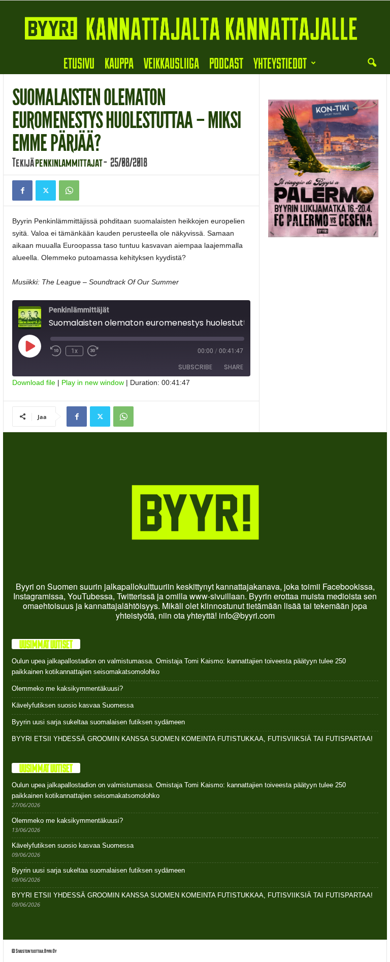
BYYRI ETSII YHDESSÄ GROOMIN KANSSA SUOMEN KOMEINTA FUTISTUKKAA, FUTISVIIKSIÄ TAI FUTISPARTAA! (192, 739)
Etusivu (78, 62)
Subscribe (195, 367)
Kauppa (119, 62)
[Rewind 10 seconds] (55, 351)
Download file (33, 382)
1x (74, 351)
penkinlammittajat (69, 162)
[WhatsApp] (69, 190)
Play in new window (92, 382)
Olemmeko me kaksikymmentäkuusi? (67, 688)
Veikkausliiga (171, 62)
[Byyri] (195, 26)
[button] (372, 63)
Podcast (226, 62)
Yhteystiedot (280, 62)
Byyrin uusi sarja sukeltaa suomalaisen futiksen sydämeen (98, 722)
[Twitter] (46, 190)
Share (233, 367)
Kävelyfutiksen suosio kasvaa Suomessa (73, 705)
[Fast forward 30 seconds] (93, 351)
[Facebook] (22, 190)
